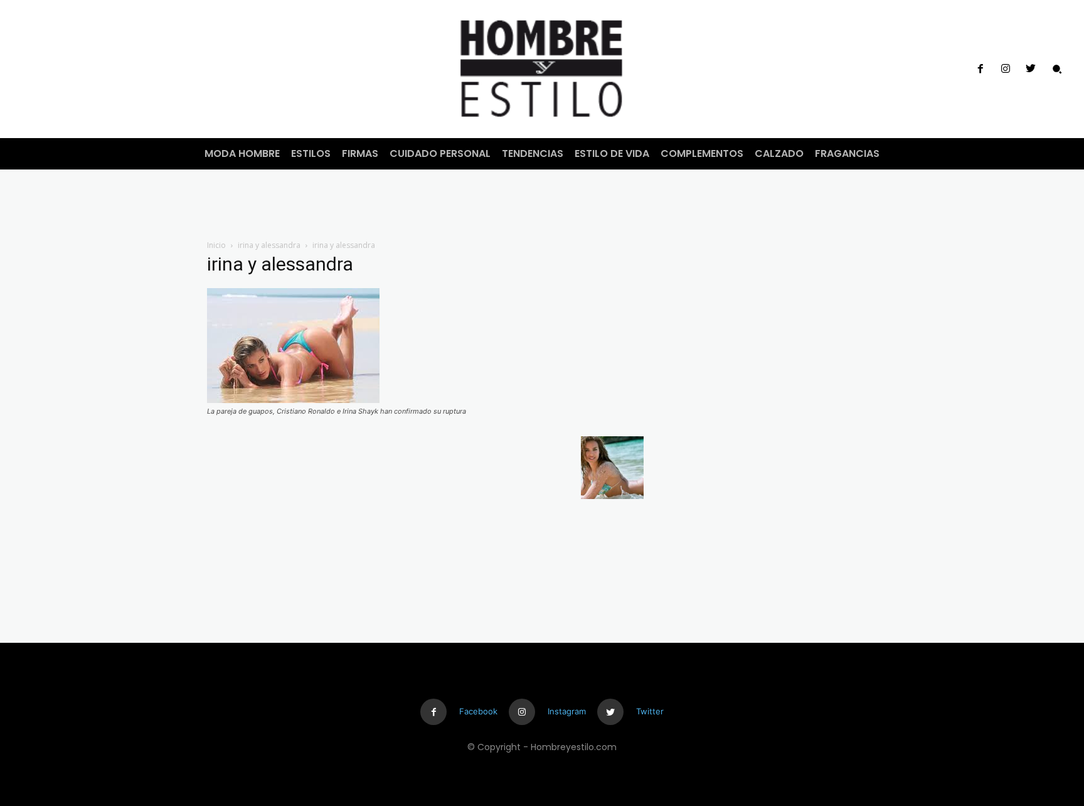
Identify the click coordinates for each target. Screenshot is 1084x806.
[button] (1057, 69)
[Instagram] (1005, 69)
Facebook (478, 711)
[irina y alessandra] (293, 399)
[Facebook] (979, 69)
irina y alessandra (269, 245)
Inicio (216, 245)
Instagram (567, 711)
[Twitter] (1030, 69)
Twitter (650, 711)
